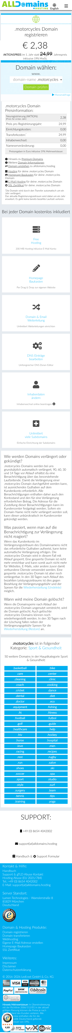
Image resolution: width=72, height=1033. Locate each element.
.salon (52, 762)
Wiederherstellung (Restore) (22, 629)
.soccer (19, 773)
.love (20, 746)
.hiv (20, 734)
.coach (20, 684)
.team (52, 790)
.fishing (52, 707)
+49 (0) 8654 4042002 (37, 831)
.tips (52, 796)
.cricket (19, 690)
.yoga (52, 801)
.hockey (52, 734)
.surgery (20, 790)
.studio (52, 779)
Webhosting (10, 939)
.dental (20, 696)
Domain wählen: (36, 68)
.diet (52, 696)
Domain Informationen (31, 162)
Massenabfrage (62, 95)
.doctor (19, 701)
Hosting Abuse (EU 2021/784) (22, 878)
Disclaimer (9, 966)
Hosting (12, 171)
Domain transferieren (16, 935)
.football (20, 718)
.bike (52, 668)
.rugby (52, 757)
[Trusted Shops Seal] (9, 915)
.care (20, 673)
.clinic (52, 679)
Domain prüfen (36, 87)
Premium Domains (32, 159)
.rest (20, 757)
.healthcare (20, 729)
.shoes (20, 768)
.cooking (52, 684)
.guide (52, 723)
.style (20, 784)
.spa (52, 773)
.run (19, 762)
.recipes (52, 751)
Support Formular (47, 856)
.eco (52, 701)
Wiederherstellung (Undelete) (42, 587)
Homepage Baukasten (20, 175)
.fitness (52, 712)
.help (52, 729)
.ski (52, 768)
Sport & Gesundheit (45, 648)
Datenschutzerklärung (17, 970)
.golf (20, 723)
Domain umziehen (18, 166)
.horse (20, 740)
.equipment (20, 707)
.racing (20, 751)
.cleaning (19, 679)
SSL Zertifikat (16, 185)
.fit (20, 712)
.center (52, 673)
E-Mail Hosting (17, 182)
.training (20, 801)
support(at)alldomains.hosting (37, 843)
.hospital (52, 740)
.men (52, 746)
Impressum (10, 962)
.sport (20, 779)
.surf (52, 784)
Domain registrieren (15, 932)
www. (36, 74)
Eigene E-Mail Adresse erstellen (23, 942)
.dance (52, 690)
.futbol (52, 718)
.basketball (20, 668)
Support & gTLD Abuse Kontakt (23, 874)
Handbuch (22, 856)
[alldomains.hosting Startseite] (25, 5)
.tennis (20, 796)
